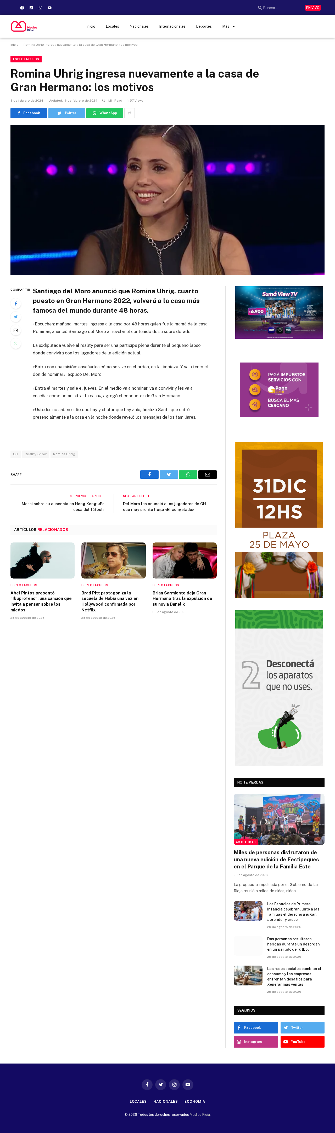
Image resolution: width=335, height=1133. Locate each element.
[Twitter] (15, 317)
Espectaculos (26, 59)
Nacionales (139, 26)
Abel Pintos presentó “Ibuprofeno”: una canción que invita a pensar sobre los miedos (41, 601)
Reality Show (36, 454)
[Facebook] (22, 7)
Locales (112, 26)
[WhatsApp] (15, 343)
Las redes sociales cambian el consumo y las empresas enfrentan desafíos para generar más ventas (294, 976)
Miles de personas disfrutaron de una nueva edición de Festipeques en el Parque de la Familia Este (276, 859)
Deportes (204, 26)
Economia (195, 1101)
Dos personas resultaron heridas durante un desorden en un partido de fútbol (293, 944)
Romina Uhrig (64, 454)
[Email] (15, 330)
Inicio (90, 26)
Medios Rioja (200, 1115)
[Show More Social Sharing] (129, 113)
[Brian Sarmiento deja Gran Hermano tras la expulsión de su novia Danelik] (185, 560)
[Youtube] (49, 7)
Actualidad (246, 842)
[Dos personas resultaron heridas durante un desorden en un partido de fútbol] (248, 946)
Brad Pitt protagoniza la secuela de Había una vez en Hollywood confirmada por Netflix (109, 601)
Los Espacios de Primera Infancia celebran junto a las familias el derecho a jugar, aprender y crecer (293, 912)
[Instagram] (40, 7)
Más (225, 26)
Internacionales (172, 26)
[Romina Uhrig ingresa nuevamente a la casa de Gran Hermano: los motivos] (167, 200)
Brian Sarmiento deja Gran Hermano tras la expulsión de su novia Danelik (182, 599)
